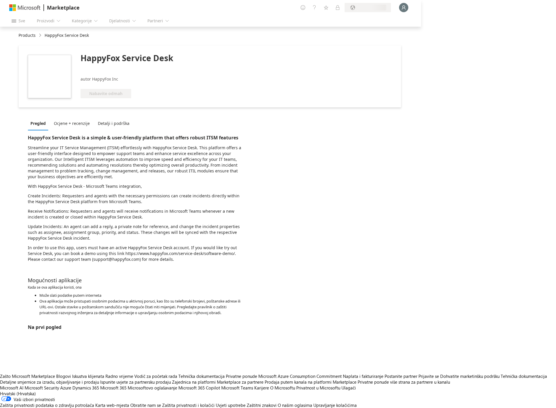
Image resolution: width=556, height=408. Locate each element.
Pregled (38, 123)
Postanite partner (401, 376)
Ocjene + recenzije (72, 123)
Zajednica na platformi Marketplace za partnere (218, 382)
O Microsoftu (282, 388)
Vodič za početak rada (155, 376)
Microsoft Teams (237, 388)
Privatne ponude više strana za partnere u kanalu (404, 382)
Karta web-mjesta (112, 405)
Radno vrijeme (119, 376)
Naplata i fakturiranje (363, 376)
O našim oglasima (295, 405)
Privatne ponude (241, 376)
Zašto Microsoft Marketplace (27, 376)
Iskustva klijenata (88, 376)
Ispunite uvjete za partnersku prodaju (135, 382)
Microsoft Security (42, 388)
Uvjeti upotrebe (231, 405)
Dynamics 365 (85, 388)
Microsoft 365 (113, 388)
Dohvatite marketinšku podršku (470, 376)
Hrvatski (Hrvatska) (18, 393)
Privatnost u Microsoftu (318, 388)
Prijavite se (428, 376)
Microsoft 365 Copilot (199, 388)
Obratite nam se (145, 405)
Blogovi (63, 376)
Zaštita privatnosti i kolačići (188, 405)
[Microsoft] (25, 7)
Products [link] (27, 35)
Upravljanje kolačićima (335, 405)
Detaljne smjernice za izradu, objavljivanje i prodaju (49, 382)
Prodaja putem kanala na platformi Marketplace (310, 382)
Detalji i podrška (113, 123)
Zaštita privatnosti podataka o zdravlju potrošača (47, 405)
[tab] (39, 123)
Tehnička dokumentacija (201, 376)
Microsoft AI (11, 388)
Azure (65, 388)
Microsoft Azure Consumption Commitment (300, 376)
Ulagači (348, 388)
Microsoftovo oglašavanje (152, 388)
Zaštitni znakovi (262, 405)
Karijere (261, 388)
